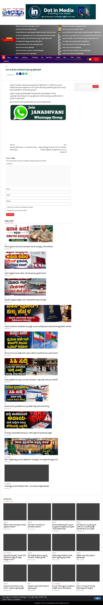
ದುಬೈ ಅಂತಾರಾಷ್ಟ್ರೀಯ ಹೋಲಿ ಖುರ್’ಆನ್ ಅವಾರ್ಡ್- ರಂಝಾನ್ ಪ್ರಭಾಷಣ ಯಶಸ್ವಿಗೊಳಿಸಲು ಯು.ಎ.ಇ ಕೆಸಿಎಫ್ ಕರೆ (52, 148)
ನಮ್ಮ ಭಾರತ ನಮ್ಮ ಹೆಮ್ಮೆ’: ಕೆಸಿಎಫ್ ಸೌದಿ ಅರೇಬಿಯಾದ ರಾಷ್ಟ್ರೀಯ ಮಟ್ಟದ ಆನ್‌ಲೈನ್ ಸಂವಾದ (27, 38)
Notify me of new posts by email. (17, 210)
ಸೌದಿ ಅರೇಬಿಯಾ (9, 552)
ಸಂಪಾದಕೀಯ (6, 61)
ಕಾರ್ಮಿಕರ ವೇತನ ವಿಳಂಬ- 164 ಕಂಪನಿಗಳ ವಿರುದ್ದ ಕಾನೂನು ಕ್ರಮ (23, 147)
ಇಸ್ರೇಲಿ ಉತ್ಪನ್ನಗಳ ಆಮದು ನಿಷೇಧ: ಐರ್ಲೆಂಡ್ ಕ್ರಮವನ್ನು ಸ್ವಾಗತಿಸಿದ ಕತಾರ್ (25, 273)
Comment (9, 163)
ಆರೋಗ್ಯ (78, 57)
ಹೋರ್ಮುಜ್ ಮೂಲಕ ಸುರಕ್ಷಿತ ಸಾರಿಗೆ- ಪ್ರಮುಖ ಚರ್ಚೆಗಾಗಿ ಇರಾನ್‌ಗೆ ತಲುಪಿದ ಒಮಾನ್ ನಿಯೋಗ (31, 353)
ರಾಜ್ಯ (8, 57)
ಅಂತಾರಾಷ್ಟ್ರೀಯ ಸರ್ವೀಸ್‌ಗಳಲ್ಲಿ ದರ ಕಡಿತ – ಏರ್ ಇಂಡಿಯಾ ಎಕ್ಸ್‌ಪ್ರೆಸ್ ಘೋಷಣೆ (27, 486)
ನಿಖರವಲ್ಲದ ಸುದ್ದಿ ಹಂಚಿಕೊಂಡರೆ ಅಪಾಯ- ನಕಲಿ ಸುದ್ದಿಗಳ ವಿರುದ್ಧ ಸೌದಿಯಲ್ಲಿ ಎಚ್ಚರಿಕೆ (28, 433)
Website (8, 201)
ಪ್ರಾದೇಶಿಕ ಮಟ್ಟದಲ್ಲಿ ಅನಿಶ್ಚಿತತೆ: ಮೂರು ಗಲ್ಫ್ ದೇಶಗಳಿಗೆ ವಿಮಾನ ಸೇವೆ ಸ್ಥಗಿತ (25, 300)
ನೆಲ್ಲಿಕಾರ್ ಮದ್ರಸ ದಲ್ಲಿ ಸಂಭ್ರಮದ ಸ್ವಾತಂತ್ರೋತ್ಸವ (18, 47)
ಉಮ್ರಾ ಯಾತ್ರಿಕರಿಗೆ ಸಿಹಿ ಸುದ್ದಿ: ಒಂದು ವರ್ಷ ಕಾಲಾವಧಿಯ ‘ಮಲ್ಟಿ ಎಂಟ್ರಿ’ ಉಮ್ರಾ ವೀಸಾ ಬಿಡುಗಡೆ (31, 379)
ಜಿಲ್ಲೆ (64, 57)
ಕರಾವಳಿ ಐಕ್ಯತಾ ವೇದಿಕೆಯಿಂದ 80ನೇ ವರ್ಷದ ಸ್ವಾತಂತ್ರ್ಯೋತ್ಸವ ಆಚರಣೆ (23, 44)
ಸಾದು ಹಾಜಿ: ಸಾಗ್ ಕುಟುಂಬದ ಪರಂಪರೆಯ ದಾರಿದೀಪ (19, 29)
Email (8, 195)
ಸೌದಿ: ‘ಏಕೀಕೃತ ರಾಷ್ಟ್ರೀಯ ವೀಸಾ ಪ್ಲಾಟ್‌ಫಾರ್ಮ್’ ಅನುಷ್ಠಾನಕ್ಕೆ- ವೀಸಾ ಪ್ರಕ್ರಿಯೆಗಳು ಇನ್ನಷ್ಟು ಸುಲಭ (31, 459)
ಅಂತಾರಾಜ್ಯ (24, 57)
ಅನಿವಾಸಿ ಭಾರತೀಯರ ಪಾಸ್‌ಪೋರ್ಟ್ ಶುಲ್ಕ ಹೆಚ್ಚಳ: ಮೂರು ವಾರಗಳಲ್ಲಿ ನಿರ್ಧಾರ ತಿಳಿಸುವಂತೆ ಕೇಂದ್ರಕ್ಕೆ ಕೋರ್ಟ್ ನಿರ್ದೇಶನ (38, 326)
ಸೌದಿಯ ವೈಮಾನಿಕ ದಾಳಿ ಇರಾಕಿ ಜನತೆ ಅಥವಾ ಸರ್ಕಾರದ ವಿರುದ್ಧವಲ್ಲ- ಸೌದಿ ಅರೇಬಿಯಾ (29, 246)
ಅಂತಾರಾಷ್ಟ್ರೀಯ (35, 57)
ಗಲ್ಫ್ (42, 57)
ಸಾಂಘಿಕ (72, 57)
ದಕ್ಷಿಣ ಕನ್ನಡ (48, 57)
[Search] (88, 59)
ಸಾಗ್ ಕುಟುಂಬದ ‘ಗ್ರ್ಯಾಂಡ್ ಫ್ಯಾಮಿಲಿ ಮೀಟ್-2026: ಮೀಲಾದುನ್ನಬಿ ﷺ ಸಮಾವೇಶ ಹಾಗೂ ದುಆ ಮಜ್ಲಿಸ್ (29, 35)
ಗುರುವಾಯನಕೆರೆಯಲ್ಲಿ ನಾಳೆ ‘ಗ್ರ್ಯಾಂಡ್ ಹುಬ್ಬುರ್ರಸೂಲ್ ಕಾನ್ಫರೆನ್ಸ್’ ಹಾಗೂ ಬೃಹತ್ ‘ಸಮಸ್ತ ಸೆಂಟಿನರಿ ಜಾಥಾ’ (29, 32)
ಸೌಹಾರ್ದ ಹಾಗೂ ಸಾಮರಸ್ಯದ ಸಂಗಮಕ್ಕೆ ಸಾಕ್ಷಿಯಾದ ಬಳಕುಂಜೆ (21, 26)
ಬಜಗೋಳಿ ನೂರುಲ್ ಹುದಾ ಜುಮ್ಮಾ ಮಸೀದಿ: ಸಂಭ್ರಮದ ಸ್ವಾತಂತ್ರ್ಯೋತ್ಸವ (23, 50)
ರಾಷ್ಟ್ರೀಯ (17, 57)
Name (8, 189)
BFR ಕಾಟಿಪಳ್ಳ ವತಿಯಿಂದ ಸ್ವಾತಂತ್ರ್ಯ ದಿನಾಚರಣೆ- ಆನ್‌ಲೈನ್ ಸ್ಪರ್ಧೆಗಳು (22, 41)
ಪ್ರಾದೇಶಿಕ (58, 57)
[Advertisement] (38, 131)
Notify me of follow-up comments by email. (20, 207)
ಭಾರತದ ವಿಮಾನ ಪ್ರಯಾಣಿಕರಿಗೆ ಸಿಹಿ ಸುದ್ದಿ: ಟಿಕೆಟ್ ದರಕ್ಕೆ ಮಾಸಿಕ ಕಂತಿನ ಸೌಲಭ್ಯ (27, 406)
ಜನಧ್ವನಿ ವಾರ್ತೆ (8, 456)
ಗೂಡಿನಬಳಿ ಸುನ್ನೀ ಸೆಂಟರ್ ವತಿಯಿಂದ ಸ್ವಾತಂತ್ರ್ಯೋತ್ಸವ (19, 53)
